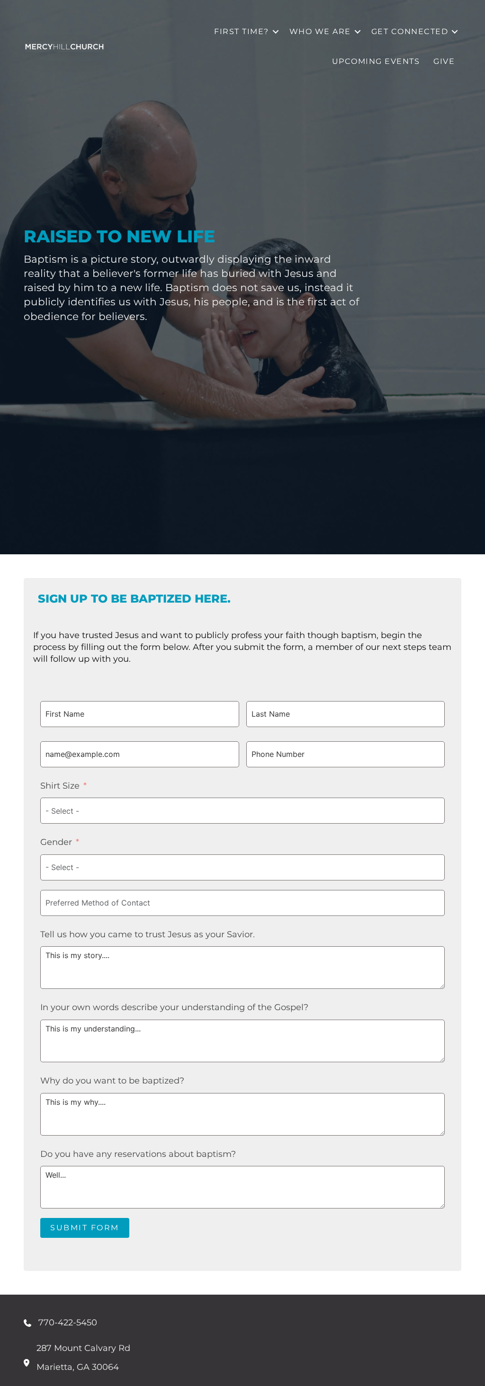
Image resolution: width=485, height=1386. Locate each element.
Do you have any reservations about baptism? (138, 1154)
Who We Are (320, 31)
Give (444, 61)
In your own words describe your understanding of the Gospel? (174, 1007)
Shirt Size (60, 786)
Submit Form (84, 1227)
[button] (275, 31)
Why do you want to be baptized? (112, 1080)
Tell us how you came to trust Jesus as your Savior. (147, 934)
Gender (56, 842)
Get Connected (410, 31)
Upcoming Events (376, 61)
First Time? (241, 31)
